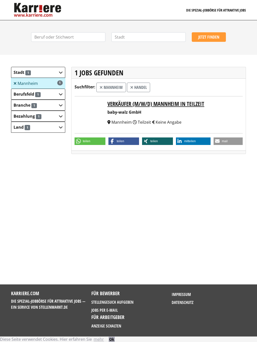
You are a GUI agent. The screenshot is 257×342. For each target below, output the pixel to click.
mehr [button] (99, 339)
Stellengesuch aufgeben (112, 302)
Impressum (181, 294)
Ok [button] (111, 339)
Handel (140, 87)
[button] (38, 72)
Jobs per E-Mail (104, 310)
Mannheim (39, 83)
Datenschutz (183, 302)
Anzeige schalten (106, 326)
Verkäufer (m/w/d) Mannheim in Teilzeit (155, 103)
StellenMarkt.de (53, 307)
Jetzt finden (208, 37)
